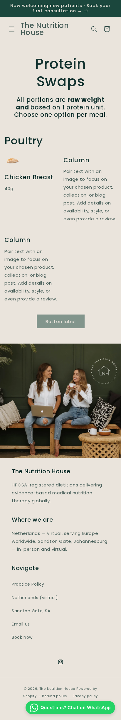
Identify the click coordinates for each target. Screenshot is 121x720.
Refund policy (54, 696)
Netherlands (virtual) (35, 598)
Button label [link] (61, 321)
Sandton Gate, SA (31, 611)
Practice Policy (28, 584)
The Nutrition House (57, 688)
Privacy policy (85, 696)
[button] (11, 29)
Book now (22, 637)
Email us (21, 624)
